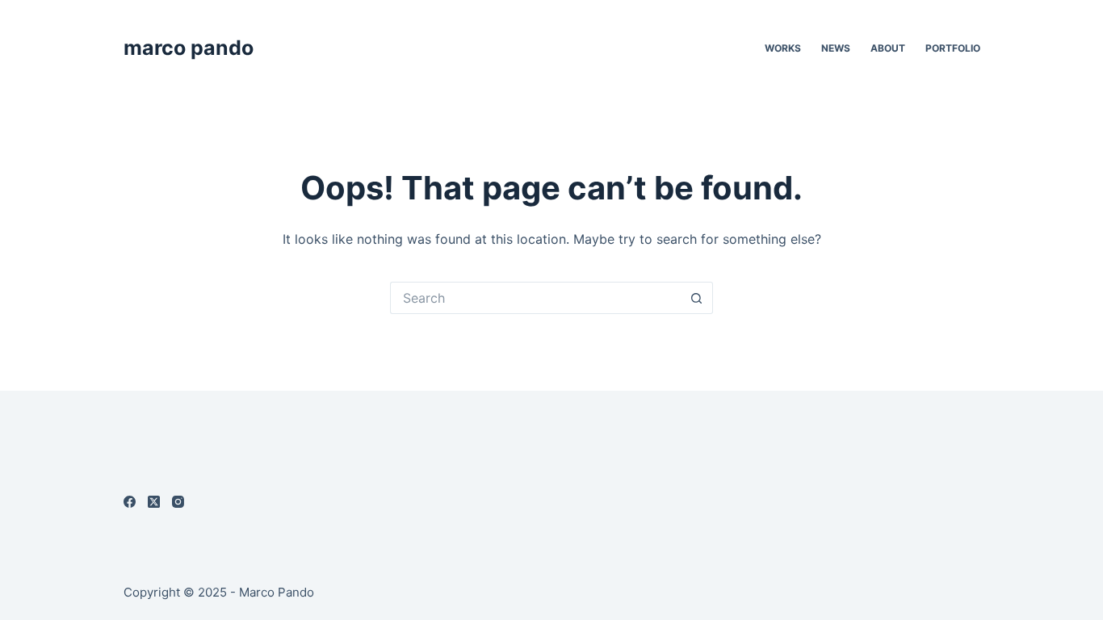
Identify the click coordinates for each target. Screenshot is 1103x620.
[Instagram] (178, 502)
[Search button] (697, 298)
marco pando (189, 48)
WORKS (783, 48)
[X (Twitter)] (154, 502)
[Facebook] (130, 502)
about (887, 48)
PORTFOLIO (952, 48)
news (835, 48)
